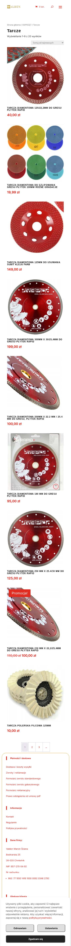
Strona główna (14, 25)
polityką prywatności (40, 917)
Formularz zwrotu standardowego (23, 778)
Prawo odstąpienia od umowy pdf (23, 796)
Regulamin (11, 822)
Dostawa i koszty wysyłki (18, 767)
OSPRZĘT (27, 25)
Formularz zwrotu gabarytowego (22, 784)
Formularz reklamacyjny (18, 790)
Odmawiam (20, 928)
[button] (60, 6)
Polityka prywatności (16, 828)
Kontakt (10, 816)
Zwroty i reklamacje (16, 772)
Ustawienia (51, 928)
